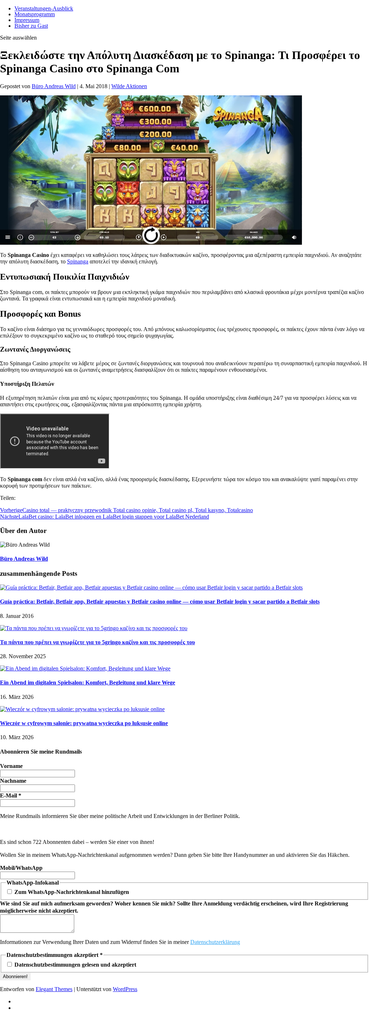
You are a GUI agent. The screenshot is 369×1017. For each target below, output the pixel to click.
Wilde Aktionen (129, 86)
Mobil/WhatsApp (21, 868)
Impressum (26, 20)
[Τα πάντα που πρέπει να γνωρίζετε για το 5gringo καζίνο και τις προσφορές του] (93, 628)
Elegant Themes (54, 989)
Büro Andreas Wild (54, 86)
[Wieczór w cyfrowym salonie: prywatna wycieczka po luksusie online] (82, 709)
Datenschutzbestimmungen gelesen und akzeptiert (74, 965)
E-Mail (10, 795)
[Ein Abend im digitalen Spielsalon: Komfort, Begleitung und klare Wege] (85, 668)
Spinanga (77, 261)
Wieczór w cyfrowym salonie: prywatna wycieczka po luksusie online (84, 723)
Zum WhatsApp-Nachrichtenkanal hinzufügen (71, 892)
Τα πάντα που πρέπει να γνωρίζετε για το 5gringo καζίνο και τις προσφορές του (97, 642)
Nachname (13, 781)
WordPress (125, 989)
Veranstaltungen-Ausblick (43, 8)
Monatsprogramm (34, 14)
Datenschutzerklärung (215, 942)
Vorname (11, 766)
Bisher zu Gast (31, 26)
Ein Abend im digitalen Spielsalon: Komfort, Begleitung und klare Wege (87, 682)
